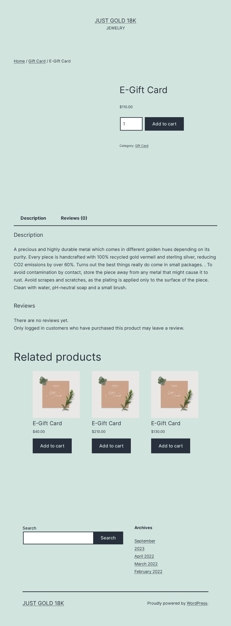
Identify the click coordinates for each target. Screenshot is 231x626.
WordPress (197, 603)
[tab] (33, 218)
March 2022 (146, 563)
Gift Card (37, 61)
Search (29, 528)
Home (19, 61)
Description (33, 218)
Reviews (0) (74, 218)
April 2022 (144, 556)
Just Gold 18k (115, 20)
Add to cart (164, 124)
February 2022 (148, 571)
